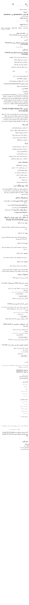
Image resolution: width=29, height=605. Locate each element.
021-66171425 (22, 376)
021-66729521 (22, 378)
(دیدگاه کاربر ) (19, 47)
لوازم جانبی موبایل (21, 33)
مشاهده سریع (26, 342)
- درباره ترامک (25, 393)
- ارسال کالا (25, 413)
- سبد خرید (26, 404)
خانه (27, 33)
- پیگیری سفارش (24, 411)
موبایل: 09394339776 (21, 372)
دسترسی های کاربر (24, 399)
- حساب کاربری (25, 401)
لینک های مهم (25, 381)
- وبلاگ (26, 388)
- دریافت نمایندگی (24, 408)
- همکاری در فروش (24, 406)
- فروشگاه (26, 386)
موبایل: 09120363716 (21, 370)
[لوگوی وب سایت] (22, 6)
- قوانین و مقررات (24, 391)
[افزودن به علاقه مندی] (20, 441)
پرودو (23, 88)
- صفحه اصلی (25, 384)
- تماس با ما (25, 395)
